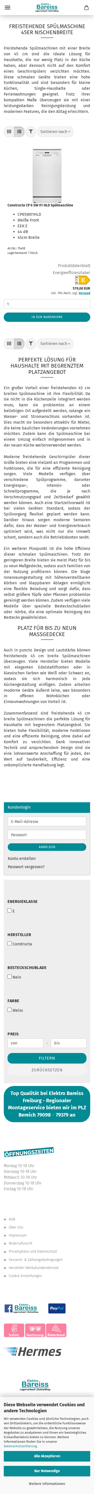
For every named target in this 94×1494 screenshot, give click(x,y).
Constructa (22, 944)
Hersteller (19, 934)
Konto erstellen (22, 858)
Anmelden (47, 847)
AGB (12, 1219)
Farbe (13, 1000)
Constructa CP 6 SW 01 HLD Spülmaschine (40, 205)
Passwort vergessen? (26, 866)
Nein (17, 977)
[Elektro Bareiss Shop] (47, 7)
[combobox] (55, 131)
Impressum (18, 1235)
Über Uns (16, 1227)
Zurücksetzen (47, 1070)
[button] (9, 131)
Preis (13, 1034)
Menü (7, 7)
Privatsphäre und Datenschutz (33, 1251)
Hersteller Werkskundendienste (34, 1268)
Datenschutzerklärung (20, 1446)
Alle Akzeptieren (47, 1456)
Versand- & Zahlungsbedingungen (36, 1260)
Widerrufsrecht (20, 1243)
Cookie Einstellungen (25, 1276)
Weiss (18, 1010)
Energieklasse (23, 901)
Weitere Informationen (47, 1484)
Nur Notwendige (47, 1471)
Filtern (47, 1058)
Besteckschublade (27, 967)
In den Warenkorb (47, 317)
